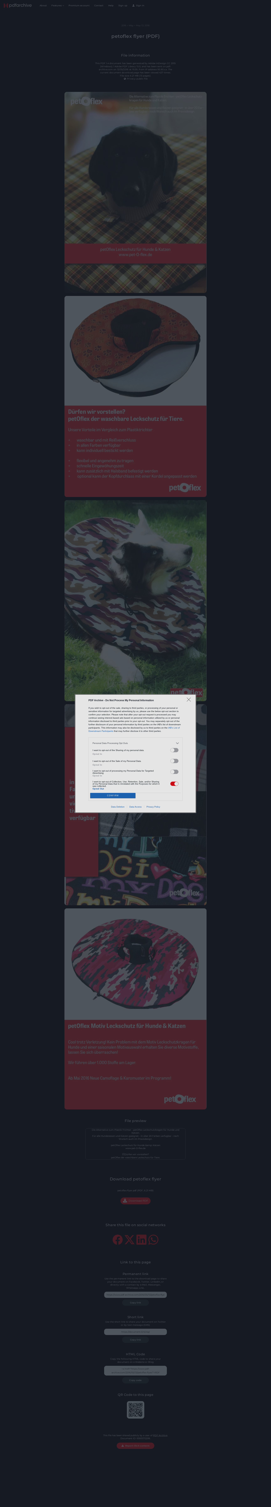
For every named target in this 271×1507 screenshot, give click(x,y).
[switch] (174, 750)
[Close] (190, 701)
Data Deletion (118, 806)
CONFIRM (113, 795)
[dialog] (135, 753)
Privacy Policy (153, 806)
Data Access (135, 806)
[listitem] (135, 743)
